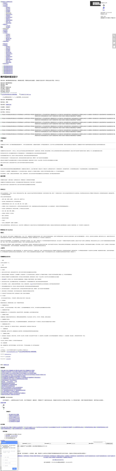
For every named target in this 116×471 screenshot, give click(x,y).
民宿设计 (5, 3)
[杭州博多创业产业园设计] (7, 393)
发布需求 (3, 440)
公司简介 (8, 34)
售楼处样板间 (9, 20)
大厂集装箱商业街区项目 (20, 390)
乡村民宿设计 (26, 455)
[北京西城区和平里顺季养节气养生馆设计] (11, 377)
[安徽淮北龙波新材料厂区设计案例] (9, 371)
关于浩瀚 (5, 4)
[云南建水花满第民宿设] (29, 428)
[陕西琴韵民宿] (4, 383)
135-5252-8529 (7, 356)
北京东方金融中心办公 (14, 417)
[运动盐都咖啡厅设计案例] (7, 376)
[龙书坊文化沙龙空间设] (42, 427)
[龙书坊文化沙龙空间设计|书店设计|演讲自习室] (12, 374)
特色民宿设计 (47, 455)
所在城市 (47, 443)
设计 (31, 283)
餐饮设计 (70, 457)
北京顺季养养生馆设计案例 (21, 378)
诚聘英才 (8, 39)
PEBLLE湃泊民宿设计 (17, 387)
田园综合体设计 (60, 455)
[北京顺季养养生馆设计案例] (8, 378)
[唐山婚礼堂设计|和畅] (6, 427)
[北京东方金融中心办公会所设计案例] (10, 373)
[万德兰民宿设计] (5, 380)
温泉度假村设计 (81, 455)
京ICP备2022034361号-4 (58, 459)
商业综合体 (8, 13)
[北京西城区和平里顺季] (66, 427)
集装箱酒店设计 (103, 455)
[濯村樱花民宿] (4, 386)
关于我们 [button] (5, 32)
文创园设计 (67, 455)
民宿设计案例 (33, 455)
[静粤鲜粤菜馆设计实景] (102, 427)
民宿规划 (8, 10)
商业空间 (8, 8)
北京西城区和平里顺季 (14, 421)
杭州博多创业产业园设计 (20, 393)
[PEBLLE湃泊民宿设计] (6, 387)
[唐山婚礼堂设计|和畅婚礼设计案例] (9, 370)
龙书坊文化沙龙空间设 (14, 418)
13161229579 (8, 358)
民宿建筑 (8, 11)
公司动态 (8, 25)
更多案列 (8, 27)
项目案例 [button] (5, 6)
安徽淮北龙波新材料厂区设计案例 (26, 371)
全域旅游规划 (59, 457)
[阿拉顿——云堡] (5, 381)
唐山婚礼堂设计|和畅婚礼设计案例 (26, 370)
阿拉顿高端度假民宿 (16, 388)
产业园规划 (65, 457)
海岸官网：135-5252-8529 (11, 435)
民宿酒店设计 (9, 17)
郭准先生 (8, 35)
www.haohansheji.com (12, 351)
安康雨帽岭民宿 (13, 384)
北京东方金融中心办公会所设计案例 (27, 373)
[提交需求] (25, 94)
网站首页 (10, 1)
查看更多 (3, 402)
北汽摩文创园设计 (14, 391)
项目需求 (91, 443)
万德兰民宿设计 (13, 380)
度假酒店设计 (73, 455)
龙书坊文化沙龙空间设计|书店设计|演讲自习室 (35, 374)
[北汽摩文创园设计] (5, 391)
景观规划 (8, 15)
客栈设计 (8, 18)
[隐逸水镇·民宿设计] (6, 394)
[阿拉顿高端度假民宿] (6, 388)
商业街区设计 (9, 14)
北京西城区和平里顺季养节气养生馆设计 (31, 377)
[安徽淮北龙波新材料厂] (18, 427)
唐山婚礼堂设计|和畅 (14, 414)
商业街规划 (8, 23)
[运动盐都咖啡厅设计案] (54, 427)
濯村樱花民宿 (11, 386)
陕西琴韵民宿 (11, 383)
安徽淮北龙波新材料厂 (14, 415)
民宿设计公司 (40, 455)
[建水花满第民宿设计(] (6, 428)
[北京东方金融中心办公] (30, 427)
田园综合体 (8, 104)
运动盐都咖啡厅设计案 (14, 420)
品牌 (4, 279)
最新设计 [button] (5, 24)
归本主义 (8, 37)
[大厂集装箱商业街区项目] (7, 390)
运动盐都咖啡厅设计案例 (20, 376)
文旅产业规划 (110, 455)
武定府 (86, 455)
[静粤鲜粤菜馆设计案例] (90, 427)
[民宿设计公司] (4, 1)
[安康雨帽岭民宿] (5, 384)
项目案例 (5, 45)
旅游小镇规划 (52, 457)
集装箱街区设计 (92, 455)
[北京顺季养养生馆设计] (78, 427)
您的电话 (25, 443)
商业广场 (8, 21)
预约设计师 (8, 38)
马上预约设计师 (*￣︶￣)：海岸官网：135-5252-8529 (15, 97)
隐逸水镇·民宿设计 (15, 394)
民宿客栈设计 (20, 455)
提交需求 (5, 30)
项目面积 (69, 443)
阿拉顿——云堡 (13, 381)
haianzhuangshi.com (8, 354)
